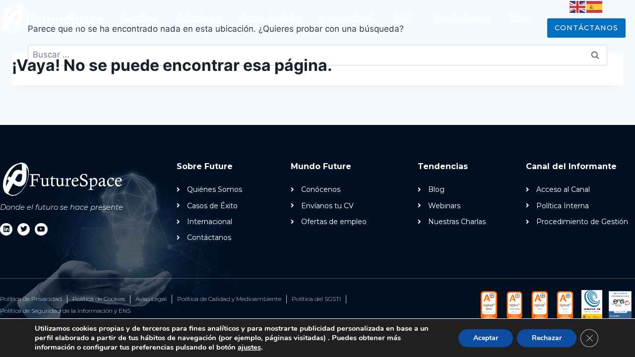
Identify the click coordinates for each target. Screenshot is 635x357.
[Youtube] (41, 229)
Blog (519, 18)
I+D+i (402, 18)
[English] (578, 6)
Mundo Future (461, 18)
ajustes (249, 347)
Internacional (346, 18)
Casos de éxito (270, 18)
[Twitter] (23, 229)
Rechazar (547, 338)
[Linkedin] (6, 229)
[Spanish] (594, 6)
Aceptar (485, 338)
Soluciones (198, 18)
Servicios (139, 18)
